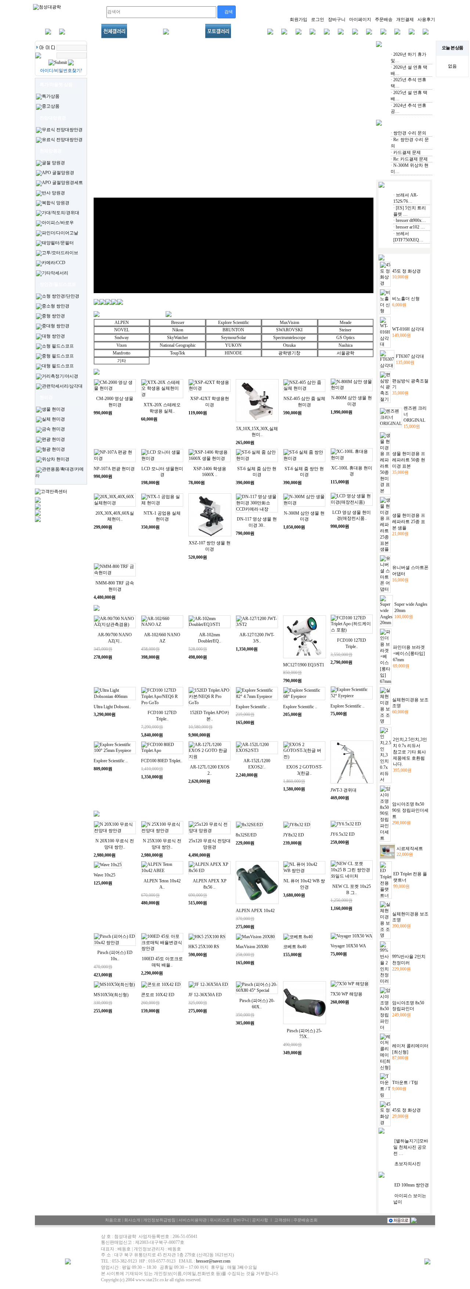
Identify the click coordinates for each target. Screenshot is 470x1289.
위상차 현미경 (55, 459)
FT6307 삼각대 (410, 356)
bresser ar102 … (410, 227)
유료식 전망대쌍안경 (62, 139)
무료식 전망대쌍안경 (62, 129)
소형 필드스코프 (58, 346)
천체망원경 (51, 151)
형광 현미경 (53, 449)
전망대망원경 (53, 117)
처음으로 (113, 1220)
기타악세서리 (55, 273)
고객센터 (282, 1220)
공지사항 (260, 1220)
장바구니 (337, 19)
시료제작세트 (410, 848)
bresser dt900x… (411, 220)
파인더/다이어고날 (60, 232)
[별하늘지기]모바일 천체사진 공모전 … (410, 1147)
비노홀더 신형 (406, 298)
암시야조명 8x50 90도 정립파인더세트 (410, 810)
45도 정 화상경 (406, 271)
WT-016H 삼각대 (408, 329)
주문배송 (384, 19)
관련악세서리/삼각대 (62, 386)
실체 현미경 (53, 419)
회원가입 (298, 19)
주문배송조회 (305, 1220)
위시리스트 (220, 1220)
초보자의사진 (407, 1163)
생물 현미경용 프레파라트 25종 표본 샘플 (408, 521)
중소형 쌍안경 (55, 306)
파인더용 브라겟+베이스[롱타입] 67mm (409, 653)
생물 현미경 (53, 409)
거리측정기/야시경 (60, 376)
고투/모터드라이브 (60, 252)
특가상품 (50, 96)
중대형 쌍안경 (55, 325)
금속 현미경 (53, 429)
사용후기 (426, 19)
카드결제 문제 (407, 152)
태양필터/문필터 (58, 242)
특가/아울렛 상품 (56, 84)
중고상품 (50, 106)
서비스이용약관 (192, 1220)
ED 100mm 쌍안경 (411, 1185)
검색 (228, 11)
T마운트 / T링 (405, 1082)
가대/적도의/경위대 (60, 212)
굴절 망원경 (53, 162)
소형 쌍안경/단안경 (60, 296)
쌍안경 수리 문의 (409, 133)
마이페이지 (360, 19)
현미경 (46, 397)
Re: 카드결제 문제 (410, 159)
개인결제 (405, 19)
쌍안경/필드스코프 (58, 284)
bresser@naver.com (213, 1261)
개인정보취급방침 (159, 1220)
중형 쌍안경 (53, 315)
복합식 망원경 (55, 202)
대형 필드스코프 (58, 365)
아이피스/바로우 (58, 222)
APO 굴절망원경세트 (62, 182)
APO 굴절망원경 (58, 172)
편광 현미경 (53, 439)
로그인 (317, 19)
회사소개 (132, 1220)
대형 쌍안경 (53, 336)
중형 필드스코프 (58, 356)
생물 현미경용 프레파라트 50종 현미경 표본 (408, 460)
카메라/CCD (53, 262)
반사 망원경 (53, 192)
